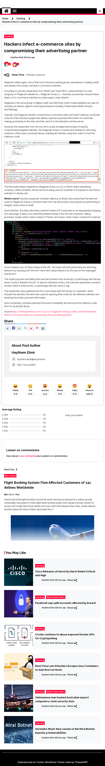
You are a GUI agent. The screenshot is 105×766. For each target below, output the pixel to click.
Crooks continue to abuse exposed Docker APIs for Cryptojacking (64, 636)
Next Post (9, 469)
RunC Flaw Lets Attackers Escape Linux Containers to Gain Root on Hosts (66, 667)
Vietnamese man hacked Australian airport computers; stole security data (62, 699)
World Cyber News (56, 597)
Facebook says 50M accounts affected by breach (65, 602)
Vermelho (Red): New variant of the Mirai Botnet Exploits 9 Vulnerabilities (65, 730)
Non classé (10, 476)
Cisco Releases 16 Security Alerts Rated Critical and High (65, 573)
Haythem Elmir (23, 352)
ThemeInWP (81, 762)
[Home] (6, 11)
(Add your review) (74, 415)
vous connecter (27, 456)
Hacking (9, 36)
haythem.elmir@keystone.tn (31, 359)
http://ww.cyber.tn (26, 364)
